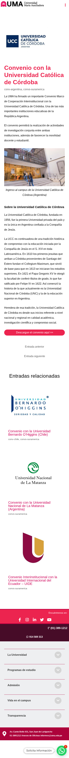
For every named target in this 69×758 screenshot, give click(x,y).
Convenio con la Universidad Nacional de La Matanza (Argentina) (29, 506)
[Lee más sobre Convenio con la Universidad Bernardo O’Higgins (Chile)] (30, 404)
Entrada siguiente (34, 356)
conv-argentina (13, 89)
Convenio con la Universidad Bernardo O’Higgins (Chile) (29, 432)
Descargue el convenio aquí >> (34, 332)
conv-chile (13, 439)
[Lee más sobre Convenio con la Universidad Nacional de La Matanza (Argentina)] (33, 472)
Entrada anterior (34, 346)
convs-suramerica (33, 89)
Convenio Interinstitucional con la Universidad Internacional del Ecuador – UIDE (32, 580)
